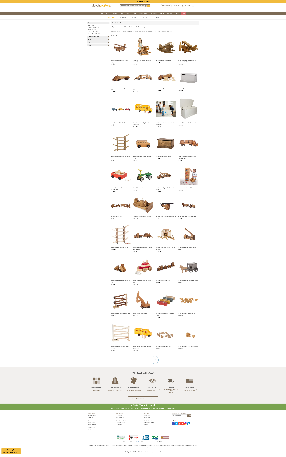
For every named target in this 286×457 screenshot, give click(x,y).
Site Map (146, 424)
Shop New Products (148, 420)
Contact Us (90, 417)
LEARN (182, 9)
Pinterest (182, 423)
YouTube (179, 423)
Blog (145, 17)
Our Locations (91, 419)
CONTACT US (164, 9)
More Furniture (153, 13)
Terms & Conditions (92, 424)
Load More (155, 360)
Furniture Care (119, 424)
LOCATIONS (173, 9)
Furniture (91, 25)
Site (134, 17)
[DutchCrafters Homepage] (101, 6)
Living (122, 13)
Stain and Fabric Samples (149, 422)
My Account (187, 5)
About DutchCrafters (92, 415)
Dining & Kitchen (105, 13)
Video (157, 17)
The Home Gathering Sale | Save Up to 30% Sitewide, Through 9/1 (143, 1)
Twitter (176, 423)
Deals (183, 13)
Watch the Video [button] (142, 398)
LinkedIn (188, 423)
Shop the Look (147, 417)
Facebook (173, 423)
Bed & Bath (115, 13)
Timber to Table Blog (120, 417)
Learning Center (119, 415)
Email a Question (136, 441)
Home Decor (92, 29)
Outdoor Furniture (93, 27)
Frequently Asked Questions (121, 420)
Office (127, 13)
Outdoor (134, 13)
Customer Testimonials (120, 422)
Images (123, 17)
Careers (89, 429)
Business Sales (91, 420)
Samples (177, 13)
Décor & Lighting (143, 13)
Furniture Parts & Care (94, 33)
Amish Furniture (93, 31)
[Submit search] (148, 5)
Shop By (162, 13)
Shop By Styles (147, 415)
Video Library (118, 419)
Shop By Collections (148, 419)
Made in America (91, 422)
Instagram (185, 423)
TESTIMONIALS (190, 9)
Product (112, 17)
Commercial (169, 13)
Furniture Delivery (91, 427)
